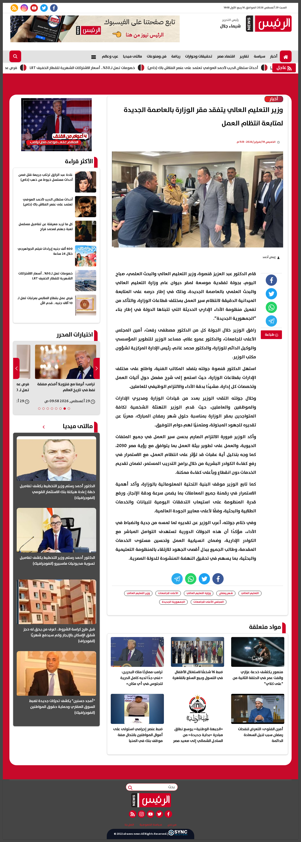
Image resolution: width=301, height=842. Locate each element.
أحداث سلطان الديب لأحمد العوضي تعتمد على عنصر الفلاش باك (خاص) (232, 68)
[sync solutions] (177, 834)
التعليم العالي (250, 593)
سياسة (259, 56)
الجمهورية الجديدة (173, 602)
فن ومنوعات (156, 56)
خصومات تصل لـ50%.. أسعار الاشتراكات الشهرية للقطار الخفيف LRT (112, 68)
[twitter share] (271, 293)
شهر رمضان (226, 593)
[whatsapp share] (271, 307)
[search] (15, 56)
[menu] (93, 56)
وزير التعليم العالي (138, 593)
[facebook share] (271, 280)
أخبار (273, 56)
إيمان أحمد (269, 257)
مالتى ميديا (132, 56)
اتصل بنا (129, 825)
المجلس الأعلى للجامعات (208, 602)
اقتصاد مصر (226, 56)
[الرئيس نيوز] (268, 24)
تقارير (244, 56)
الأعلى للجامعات (168, 593)
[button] (69, 408)
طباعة (270, 335)
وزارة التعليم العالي (198, 593)
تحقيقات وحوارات (198, 56)
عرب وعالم (110, 56)
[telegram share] (271, 321)
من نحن (172, 825)
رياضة (175, 56)
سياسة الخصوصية (150, 825)
